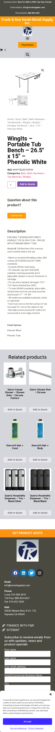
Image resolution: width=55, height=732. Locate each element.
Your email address (15, 666)
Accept (27, 721)
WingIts (26, 122)
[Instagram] (39, 573)
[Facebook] (15, 573)
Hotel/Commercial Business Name (23, 675)
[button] (50, 694)
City (6, 683)
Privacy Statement (36, 728)
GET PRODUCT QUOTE (27, 533)
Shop (18, 119)
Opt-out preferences (18, 728)
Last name (10, 658)
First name (10, 649)
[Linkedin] (23, 573)
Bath (25, 119)
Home (10, 119)
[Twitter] (31, 573)
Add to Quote (27, 184)
